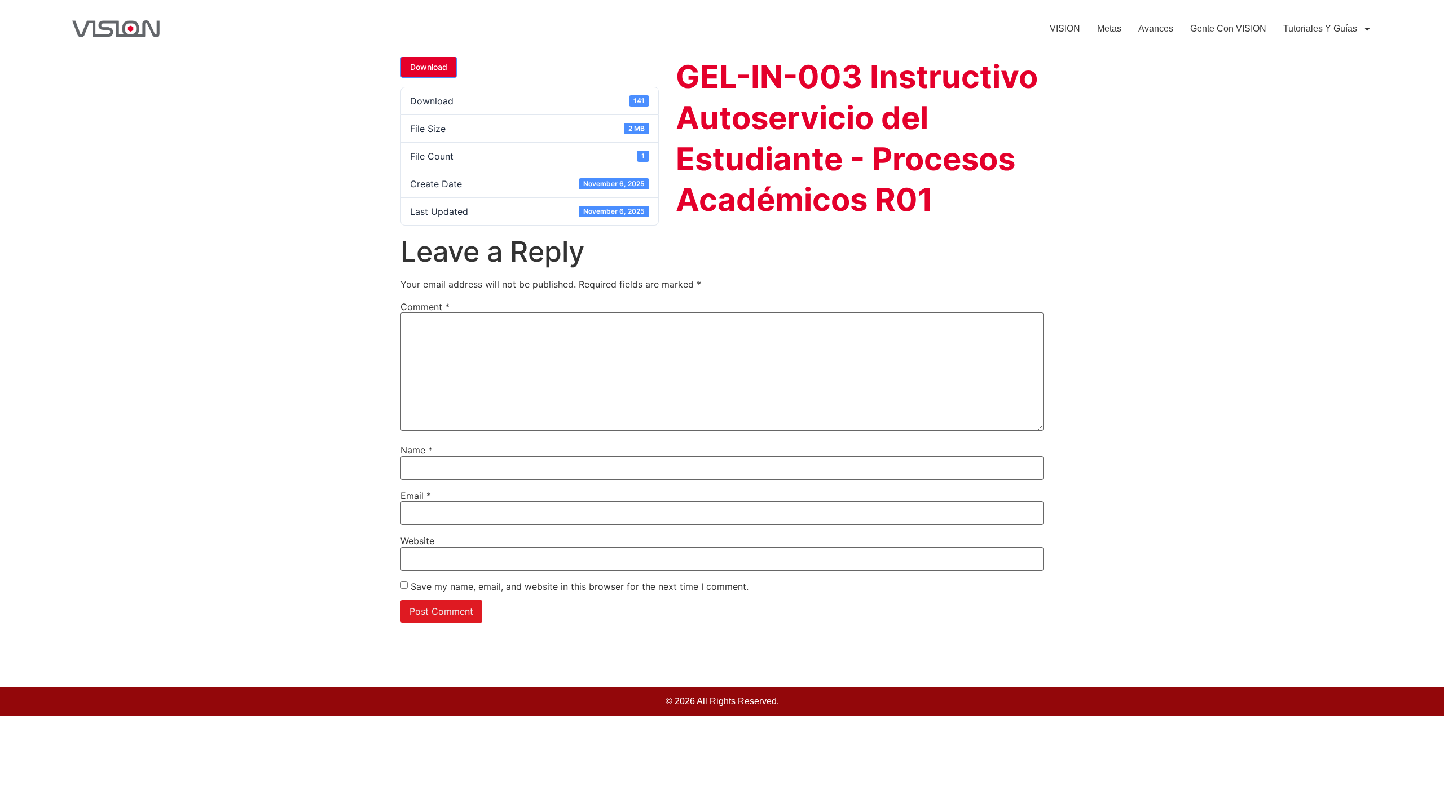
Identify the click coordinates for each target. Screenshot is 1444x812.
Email (415, 495)
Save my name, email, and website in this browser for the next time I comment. (580, 586)
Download (428, 67)
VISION (1065, 28)
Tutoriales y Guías (1320, 28)
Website (417, 540)
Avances (1155, 28)
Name (416, 449)
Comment (425, 306)
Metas (1109, 28)
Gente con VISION (1228, 28)
